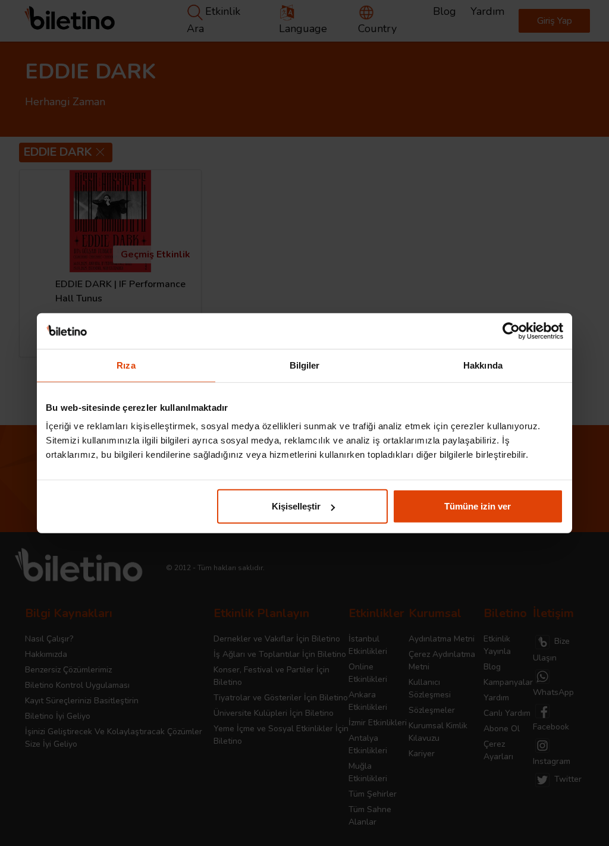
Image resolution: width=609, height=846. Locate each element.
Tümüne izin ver (477, 506)
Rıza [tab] (126, 365)
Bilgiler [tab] (305, 365)
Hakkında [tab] (483, 365)
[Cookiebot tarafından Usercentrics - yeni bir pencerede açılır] (511, 330)
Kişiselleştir (296, 506)
